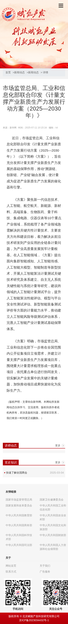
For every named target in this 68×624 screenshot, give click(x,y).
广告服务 (45, 571)
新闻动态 (19, 72)
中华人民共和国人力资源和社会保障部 (53, 546)
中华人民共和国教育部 (19, 515)
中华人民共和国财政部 (53, 535)
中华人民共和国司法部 (19, 544)
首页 (8, 72)
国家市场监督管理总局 (19, 499)
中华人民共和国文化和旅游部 (53, 527)
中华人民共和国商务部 (19, 525)
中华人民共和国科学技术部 (19, 537)
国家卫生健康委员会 (51, 499)
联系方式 (11, 571)
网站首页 (11, 565)
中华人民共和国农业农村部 (53, 517)
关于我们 (45, 565)
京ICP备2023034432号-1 (34, 620)
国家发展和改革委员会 (19, 505)
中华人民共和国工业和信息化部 (53, 507)
